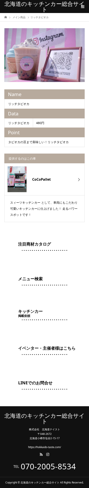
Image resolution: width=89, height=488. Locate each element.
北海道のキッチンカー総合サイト (44, 6)
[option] (44, 55)
